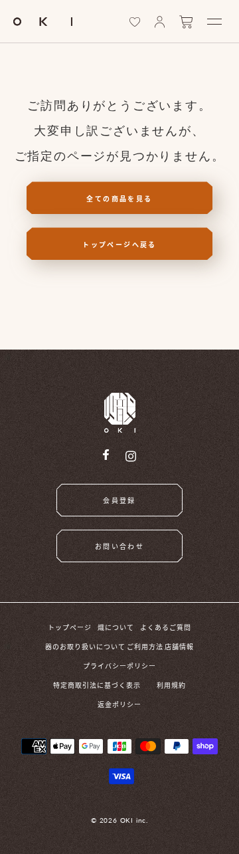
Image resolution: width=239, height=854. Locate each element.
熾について (116, 627)
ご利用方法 (145, 646)
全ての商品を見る (119, 198)
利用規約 (171, 685)
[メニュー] (214, 21)
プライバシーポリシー (119, 666)
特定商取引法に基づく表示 (97, 685)
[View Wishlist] (134, 22)
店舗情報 (179, 646)
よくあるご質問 (165, 627)
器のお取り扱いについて (85, 646)
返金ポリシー (119, 704)
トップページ (70, 627)
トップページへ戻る (119, 244)
